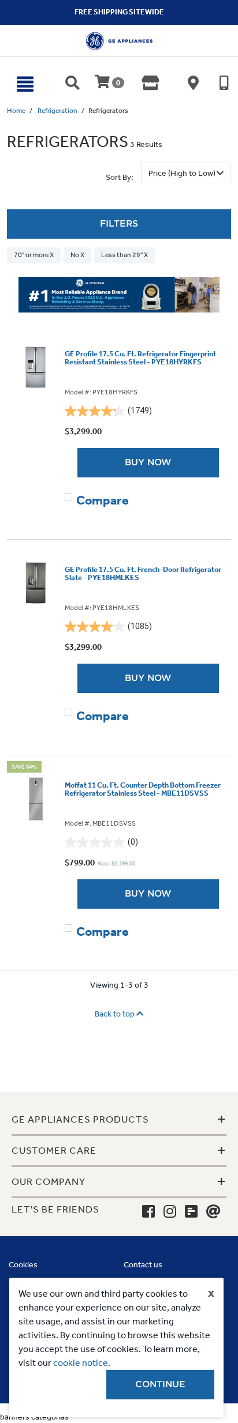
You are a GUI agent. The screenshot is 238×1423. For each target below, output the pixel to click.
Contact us (143, 1265)
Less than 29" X (124, 255)
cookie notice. (81, 1362)
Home (16, 111)
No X (77, 255)
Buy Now (148, 462)
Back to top (115, 1014)
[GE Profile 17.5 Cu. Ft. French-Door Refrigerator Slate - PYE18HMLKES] (36, 583)
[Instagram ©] (169, 1212)
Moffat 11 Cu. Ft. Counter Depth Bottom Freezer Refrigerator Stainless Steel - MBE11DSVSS (143, 789)
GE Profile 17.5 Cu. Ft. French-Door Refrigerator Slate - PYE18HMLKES (143, 574)
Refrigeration (57, 111)
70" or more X (34, 255)
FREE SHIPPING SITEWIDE (119, 11)
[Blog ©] (191, 1212)
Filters (119, 224)
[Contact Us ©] (213, 1212)
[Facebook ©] (148, 1212)
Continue (160, 1384)
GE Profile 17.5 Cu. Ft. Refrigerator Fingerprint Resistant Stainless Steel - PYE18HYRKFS (140, 358)
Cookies (23, 1265)
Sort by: (119, 177)
